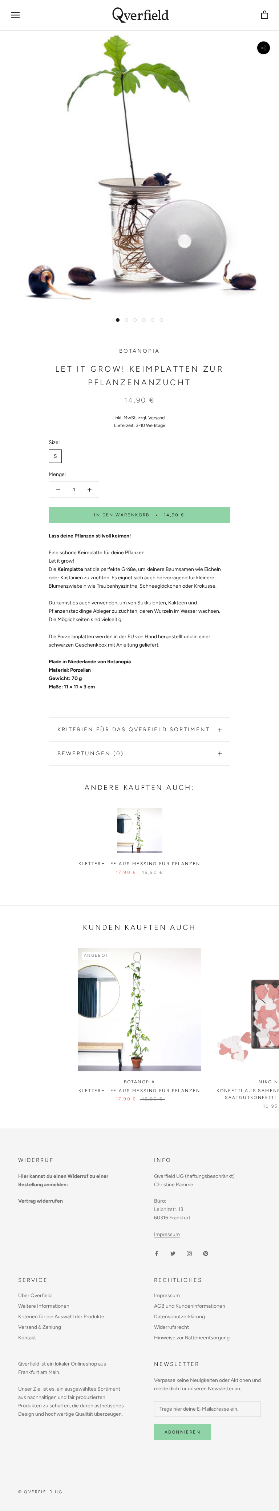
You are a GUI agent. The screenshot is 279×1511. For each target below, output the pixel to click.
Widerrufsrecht (171, 1327)
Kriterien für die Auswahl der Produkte (61, 1317)
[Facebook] (156, 1253)
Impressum (167, 1234)
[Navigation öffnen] (15, 15)
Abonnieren (183, 1432)
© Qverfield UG (40, 1492)
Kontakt (27, 1338)
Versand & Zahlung (39, 1327)
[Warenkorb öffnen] (264, 15)
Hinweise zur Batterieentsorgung (192, 1338)
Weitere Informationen (43, 1306)
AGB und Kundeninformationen (189, 1306)
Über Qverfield (35, 1295)
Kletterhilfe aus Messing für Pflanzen (139, 863)
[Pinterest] (205, 1253)
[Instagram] (189, 1253)
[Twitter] (172, 1253)
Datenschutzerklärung (179, 1317)
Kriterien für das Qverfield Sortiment (133, 729)
